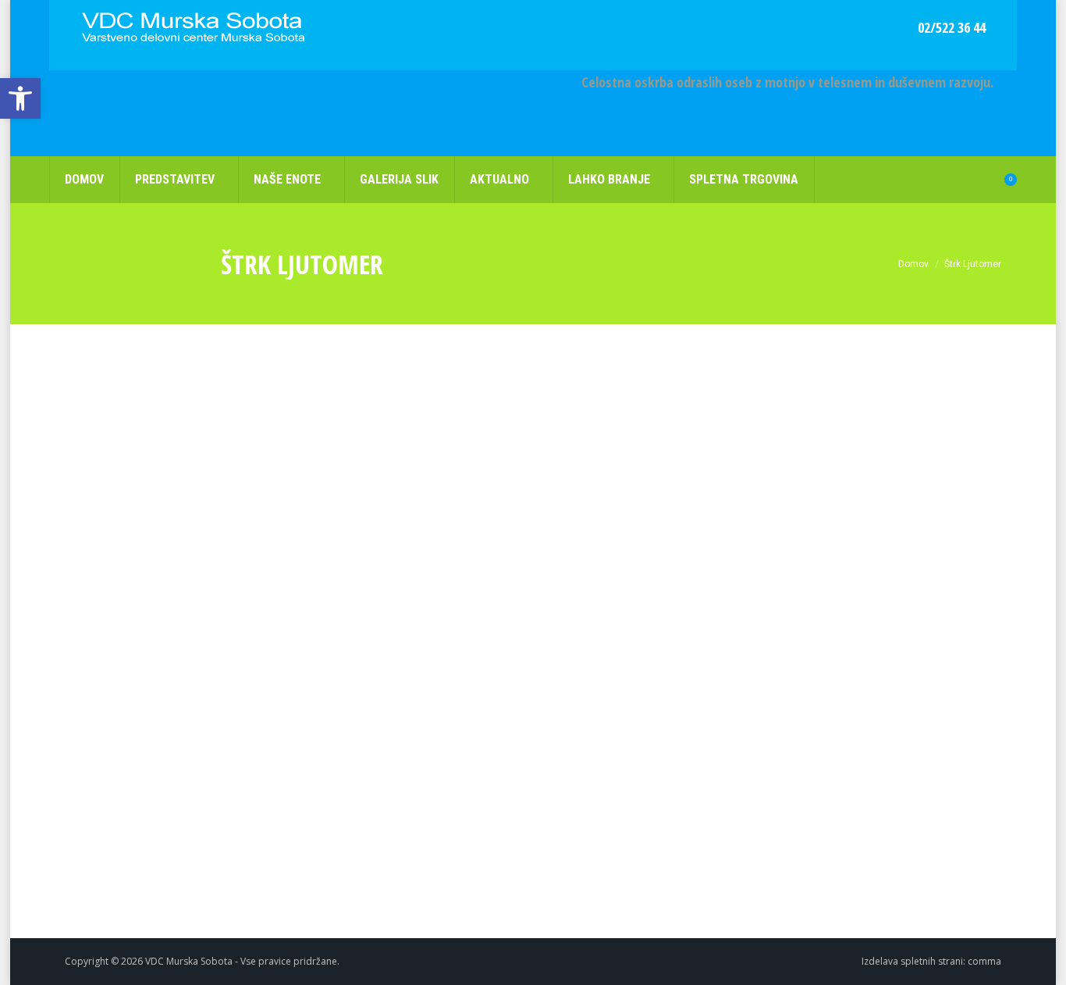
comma (984, 961)
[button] (20, 98)
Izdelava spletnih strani (912, 961)
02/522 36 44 (952, 27)
